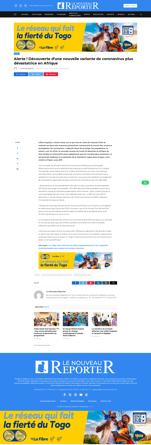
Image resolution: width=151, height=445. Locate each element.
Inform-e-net (106, 401)
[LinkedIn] (17, 158)
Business (49, 14)
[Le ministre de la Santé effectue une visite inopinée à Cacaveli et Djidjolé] (104, 319)
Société (110, 14)
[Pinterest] (17, 164)
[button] (145, 183)
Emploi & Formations (75, 14)
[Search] (141, 14)
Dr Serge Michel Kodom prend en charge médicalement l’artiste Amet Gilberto (73, 332)
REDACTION (130, 5)
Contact (63, 401)
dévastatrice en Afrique (82, 275)
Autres (131, 14)
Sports (121, 14)
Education (98, 14)
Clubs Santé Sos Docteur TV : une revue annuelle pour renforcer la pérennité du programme (46, 332)
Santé (87, 14)
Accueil (25, 14)
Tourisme (61, 14)
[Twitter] (17, 153)
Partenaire (92, 401)
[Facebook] (17, 148)
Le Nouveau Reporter (27, 68)
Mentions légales (77, 401)
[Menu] (15, 14)
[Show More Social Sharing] (61, 74)
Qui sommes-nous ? (48, 401)
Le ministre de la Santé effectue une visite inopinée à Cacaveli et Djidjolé (104, 331)
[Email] (17, 169)
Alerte (37, 275)
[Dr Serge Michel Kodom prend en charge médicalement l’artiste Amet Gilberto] (75, 319)
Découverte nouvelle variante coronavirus (57, 275)
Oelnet (91, 406)
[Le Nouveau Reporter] (78, 5)
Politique (36, 14)
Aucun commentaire (52, 68)
